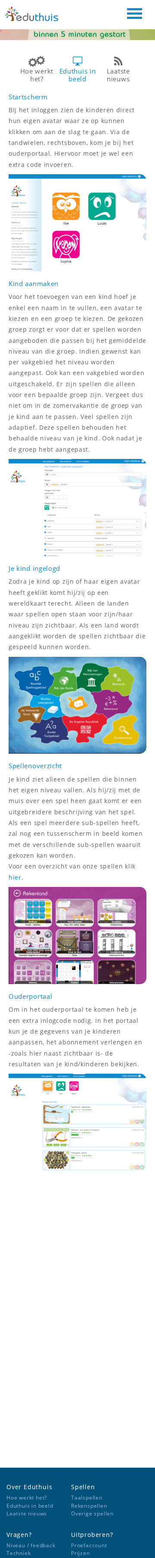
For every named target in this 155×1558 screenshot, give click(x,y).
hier (15, 877)
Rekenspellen (89, 1505)
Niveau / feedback (31, 1545)
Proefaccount (89, 1545)
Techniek (18, 1553)
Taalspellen (86, 1497)
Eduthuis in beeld (29, 1505)
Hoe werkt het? (26, 1497)
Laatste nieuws (26, 1513)
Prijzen (80, 1553)
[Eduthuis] (37, 15)
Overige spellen (92, 1513)
